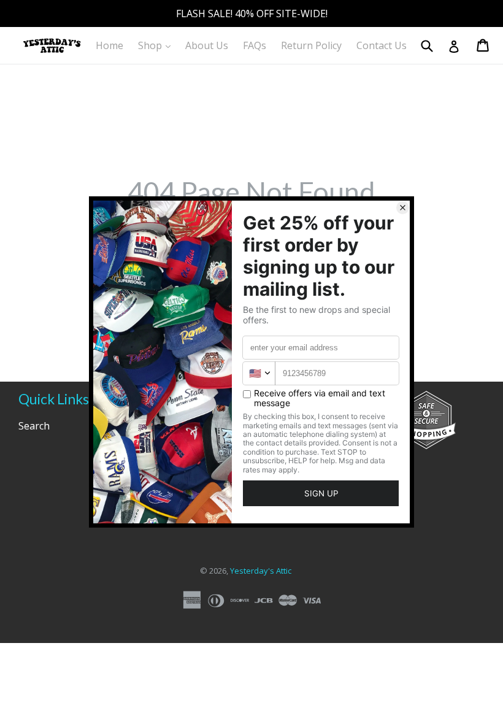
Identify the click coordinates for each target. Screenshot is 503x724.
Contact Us (381, 45)
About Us (206, 45)
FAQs (254, 45)
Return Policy (311, 45)
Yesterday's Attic (260, 570)
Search (34, 426)
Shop (157, 45)
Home (109, 45)
